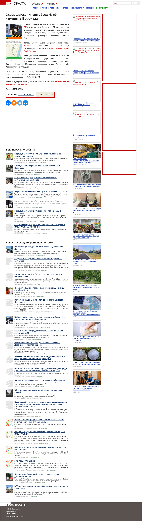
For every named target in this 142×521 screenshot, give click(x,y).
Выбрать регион (11, 513)
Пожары (90, 8)
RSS (22, 516)
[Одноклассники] (14, 103)
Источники (54, 8)
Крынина (28, 46)
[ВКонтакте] (8, 103)
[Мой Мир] (25, 103)
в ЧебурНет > (102, 8)
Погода (64, 8)
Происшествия (77, 8)
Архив (44, 8)
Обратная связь (11, 512)
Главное (35, 8)
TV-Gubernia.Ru (26, 94)
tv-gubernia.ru (14, 60)
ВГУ (25, 27)
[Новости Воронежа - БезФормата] (13, 3)
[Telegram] (19, 103)
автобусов (22, 84)
